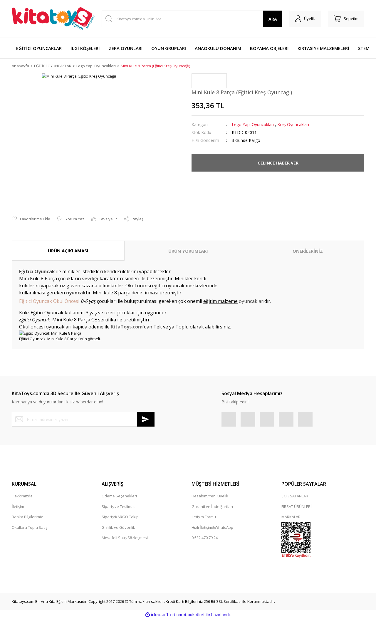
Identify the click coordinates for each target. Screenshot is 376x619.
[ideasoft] (157, 615)
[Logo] (53, 18)
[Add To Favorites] (31, 219)
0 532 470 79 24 (205, 537)
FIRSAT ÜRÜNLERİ (296, 506)
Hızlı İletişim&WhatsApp (212, 527)
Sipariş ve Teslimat (118, 506)
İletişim (18, 506)
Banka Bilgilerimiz (27, 516)
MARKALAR (291, 516)
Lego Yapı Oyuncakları (253, 124)
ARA (272, 19)
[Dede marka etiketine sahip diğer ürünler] (209, 80)
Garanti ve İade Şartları (212, 506)
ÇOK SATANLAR (294, 496)
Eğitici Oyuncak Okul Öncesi (49, 301)
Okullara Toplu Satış (29, 527)
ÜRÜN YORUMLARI (188, 251)
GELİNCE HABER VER (278, 163)
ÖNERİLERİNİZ (308, 251)
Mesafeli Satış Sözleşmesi (125, 537)
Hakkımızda (22, 496)
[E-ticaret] (187, 615)
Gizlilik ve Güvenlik (118, 527)
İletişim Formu (204, 516)
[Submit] (146, 419)
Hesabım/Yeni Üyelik (210, 496)
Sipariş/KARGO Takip (120, 516)
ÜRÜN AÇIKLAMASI (68, 251)
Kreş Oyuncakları (293, 124)
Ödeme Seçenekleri (119, 496)
